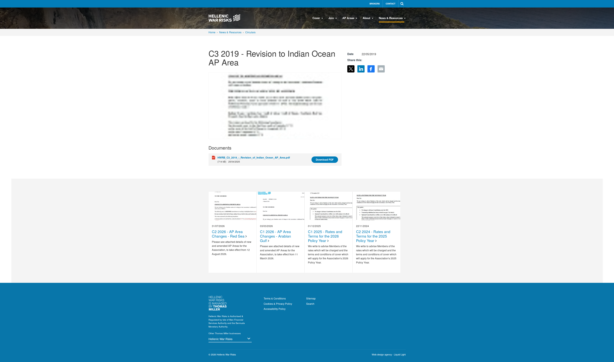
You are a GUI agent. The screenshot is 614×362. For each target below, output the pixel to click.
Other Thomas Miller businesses (225, 333)
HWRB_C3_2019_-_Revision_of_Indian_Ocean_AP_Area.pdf (253, 157)
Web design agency (382, 354)
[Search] (402, 4)
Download (325, 159)
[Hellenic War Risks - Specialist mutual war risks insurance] (225, 18)
